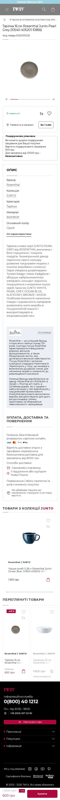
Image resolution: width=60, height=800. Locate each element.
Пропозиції (13, 731)
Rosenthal (13, 184)
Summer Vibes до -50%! (30, 2)
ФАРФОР (13, 217)
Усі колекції (44, 332)
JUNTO (11, 195)
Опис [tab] (12, 170)
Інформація (14, 745)
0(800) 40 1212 (21, 701)
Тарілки (12, 206)
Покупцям (13, 738)
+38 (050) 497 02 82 (20, 713)
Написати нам (32, 722)
